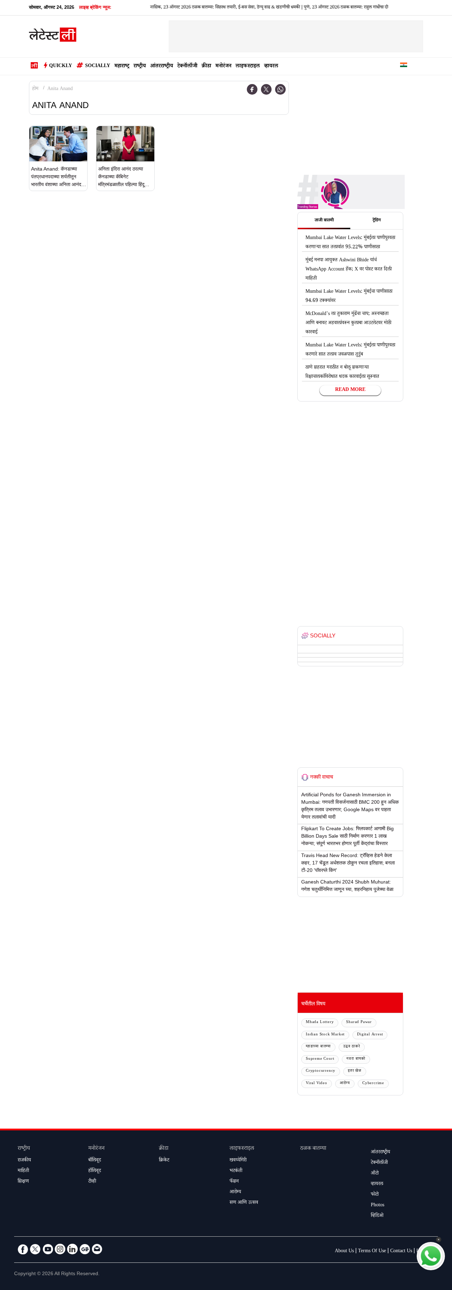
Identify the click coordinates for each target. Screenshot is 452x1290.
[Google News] (84, 1249)
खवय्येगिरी (238, 1161)
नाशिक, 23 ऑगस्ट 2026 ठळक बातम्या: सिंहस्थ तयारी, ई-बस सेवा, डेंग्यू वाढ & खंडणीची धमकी (211, 7)
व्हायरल (271, 67)
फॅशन (234, 1182)
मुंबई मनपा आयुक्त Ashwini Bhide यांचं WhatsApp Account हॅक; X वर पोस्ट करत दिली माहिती (348, 270)
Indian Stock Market (325, 1035)
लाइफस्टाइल (248, 67)
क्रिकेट (164, 1161)
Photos (377, 1205)
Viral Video (316, 1084)
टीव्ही (92, 1182)
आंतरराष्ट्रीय (161, 67)
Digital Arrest (370, 1035)
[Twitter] (266, 89)
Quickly (60, 66)
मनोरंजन (223, 67)
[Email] (97, 1249)
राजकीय (24, 1161)
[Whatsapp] (280, 89)
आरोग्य (345, 1084)
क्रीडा (206, 67)
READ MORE (350, 390)
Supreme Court (320, 1059)
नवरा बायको (355, 1059)
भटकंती (236, 1171)
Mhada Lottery (320, 1022)
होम (35, 89)
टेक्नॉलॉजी (187, 67)
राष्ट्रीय (139, 67)
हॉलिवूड (94, 1171)
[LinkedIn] (72, 1249)
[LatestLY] (52, 37)
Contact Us (401, 1251)
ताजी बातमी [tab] (324, 220)
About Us (344, 1251)
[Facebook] (252, 89)
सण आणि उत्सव (244, 1203)
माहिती (23, 1171)
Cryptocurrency (320, 1071)
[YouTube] (47, 1249)
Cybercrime (373, 1084)
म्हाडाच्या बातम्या (318, 1047)
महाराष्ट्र (121, 67)
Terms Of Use (372, 1251)
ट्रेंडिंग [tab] (377, 220)
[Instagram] (60, 1249)
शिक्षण (23, 1182)
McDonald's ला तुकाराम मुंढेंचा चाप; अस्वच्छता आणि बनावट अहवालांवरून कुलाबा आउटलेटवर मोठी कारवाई (348, 323)
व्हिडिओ (377, 1216)
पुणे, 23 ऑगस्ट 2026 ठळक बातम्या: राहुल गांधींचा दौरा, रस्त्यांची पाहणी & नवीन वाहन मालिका (364, 7)
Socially (97, 66)
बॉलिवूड (94, 1161)
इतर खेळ (355, 1071)
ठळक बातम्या (313, 1149)
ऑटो (375, 1174)
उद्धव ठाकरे (351, 1047)
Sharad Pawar (359, 1022)
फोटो (375, 1195)
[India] (403, 66)
